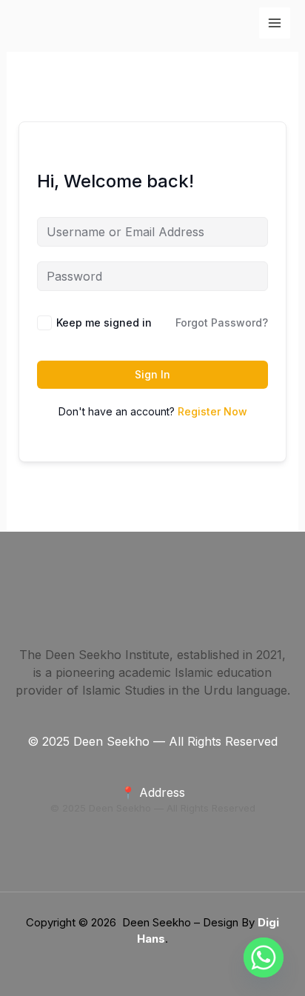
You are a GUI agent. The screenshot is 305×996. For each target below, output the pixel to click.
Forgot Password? (221, 322)
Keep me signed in (104, 322)
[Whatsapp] (264, 957)
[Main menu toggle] (274, 23)
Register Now (212, 411)
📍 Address (153, 792)
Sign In (152, 374)
